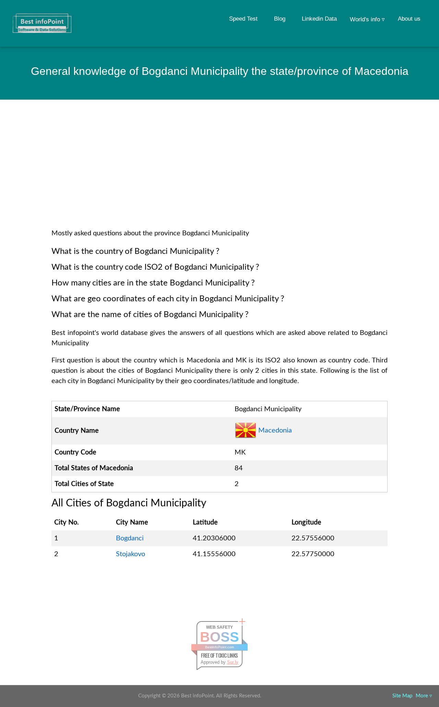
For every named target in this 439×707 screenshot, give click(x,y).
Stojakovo (130, 554)
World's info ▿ (367, 19)
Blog (279, 18)
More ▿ (424, 695)
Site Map (402, 695)
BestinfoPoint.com (219, 647)
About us (409, 18)
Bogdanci (130, 538)
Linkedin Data (319, 18)
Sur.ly (232, 662)
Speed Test (243, 18)
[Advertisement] (219, 173)
